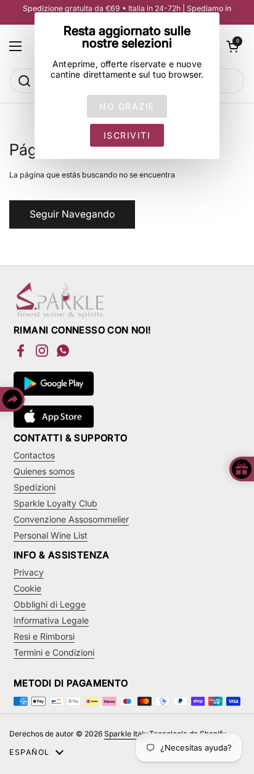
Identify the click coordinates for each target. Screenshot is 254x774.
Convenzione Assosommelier (71, 519)
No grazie (127, 106)
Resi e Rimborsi (44, 636)
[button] (232, 46)
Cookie (27, 588)
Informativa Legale (51, 620)
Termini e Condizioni (54, 652)
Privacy (29, 572)
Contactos (34, 455)
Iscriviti (127, 135)
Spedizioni (34, 487)
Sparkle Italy (125, 733)
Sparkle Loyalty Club (55, 503)
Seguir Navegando (72, 214)
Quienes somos (44, 471)
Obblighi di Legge (50, 604)
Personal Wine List (51, 535)
